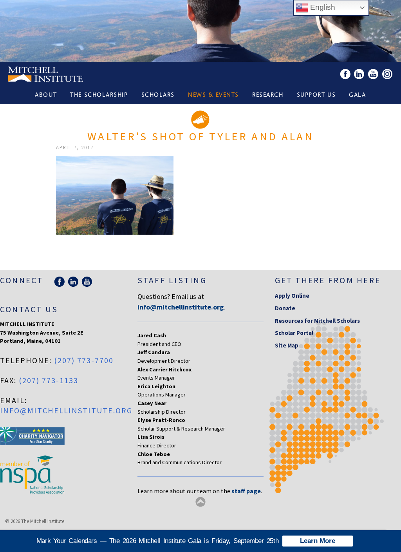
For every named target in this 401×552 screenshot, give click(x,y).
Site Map (286, 345)
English (321, 7)
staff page (246, 491)
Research (267, 95)
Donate (285, 308)
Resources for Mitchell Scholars (317, 321)
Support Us (316, 95)
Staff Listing (172, 280)
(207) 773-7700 (84, 360)
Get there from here (328, 280)
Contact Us (29, 309)
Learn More (317, 541)
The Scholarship (99, 95)
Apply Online (292, 296)
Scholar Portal (294, 333)
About (46, 95)
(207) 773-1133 (48, 380)
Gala (357, 95)
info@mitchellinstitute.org (66, 410)
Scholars (158, 95)
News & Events (213, 95)
